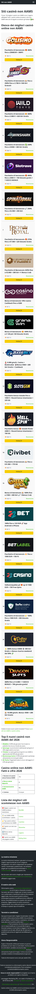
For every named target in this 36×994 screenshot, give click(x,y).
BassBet (21, 810)
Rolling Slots (23, 838)
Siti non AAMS (6, 2)
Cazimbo (21, 822)
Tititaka (5, 752)
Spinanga (6, 748)
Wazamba (22, 827)
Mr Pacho (6, 760)
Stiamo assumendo (27, 981)
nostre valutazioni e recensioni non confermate (16, 876)
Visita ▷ (19, 60)
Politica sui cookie (24, 984)
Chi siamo (17, 981)
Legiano (21, 833)
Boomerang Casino (9, 756)
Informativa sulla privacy (10, 984)
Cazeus (21, 816)
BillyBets (6, 744)
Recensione (29, 56)
